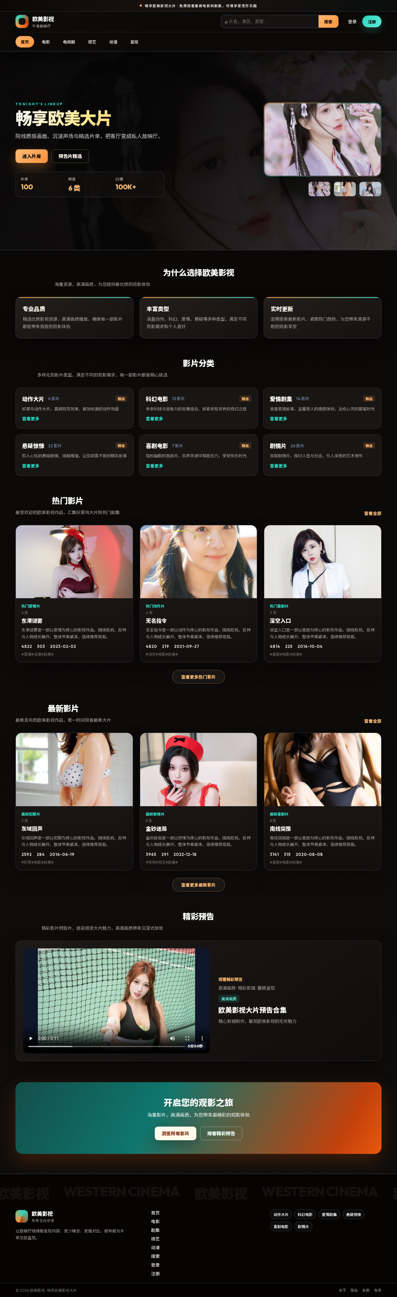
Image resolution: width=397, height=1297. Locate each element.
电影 (46, 41)
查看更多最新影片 (198, 885)
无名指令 (156, 620)
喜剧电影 (281, 1226)
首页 (25, 41)
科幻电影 (305, 1214)
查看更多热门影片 (198, 677)
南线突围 (280, 828)
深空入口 (280, 620)
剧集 (155, 1230)
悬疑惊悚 (353, 1214)
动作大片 (281, 1214)
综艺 (92, 41)
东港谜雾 (31, 620)
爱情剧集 (329, 1214)
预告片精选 (70, 156)
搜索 (328, 21)
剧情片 (303, 1226)
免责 (377, 1290)
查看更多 (30, 419)
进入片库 (31, 156)
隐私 (354, 1290)
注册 (372, 21)
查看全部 (372, 513)
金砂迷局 (156, 828)
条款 (366, 1290)
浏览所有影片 (176, 1134)
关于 (342, 1290)
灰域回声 (31, 828)
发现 (134, 41)
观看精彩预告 (221, 1134)
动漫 (113, 41)
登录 (352, 22)
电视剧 (69, 41)
